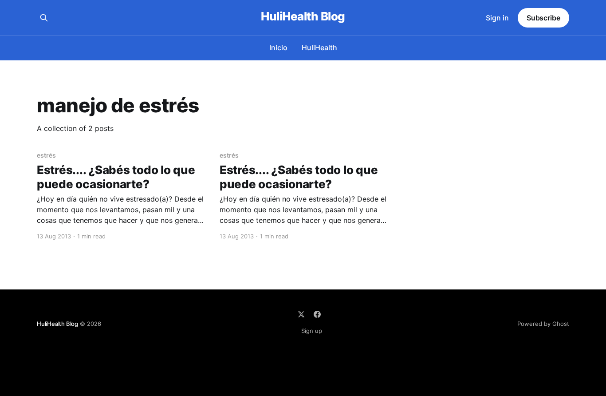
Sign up (311, 330)
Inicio (278, 47)
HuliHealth (319, 47)
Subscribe (543, 17)
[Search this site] (44, 18)
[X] (301, 314)
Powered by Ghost (543, 323)
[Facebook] (317, 314)
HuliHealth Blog (303, 16)
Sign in (497, 17)
